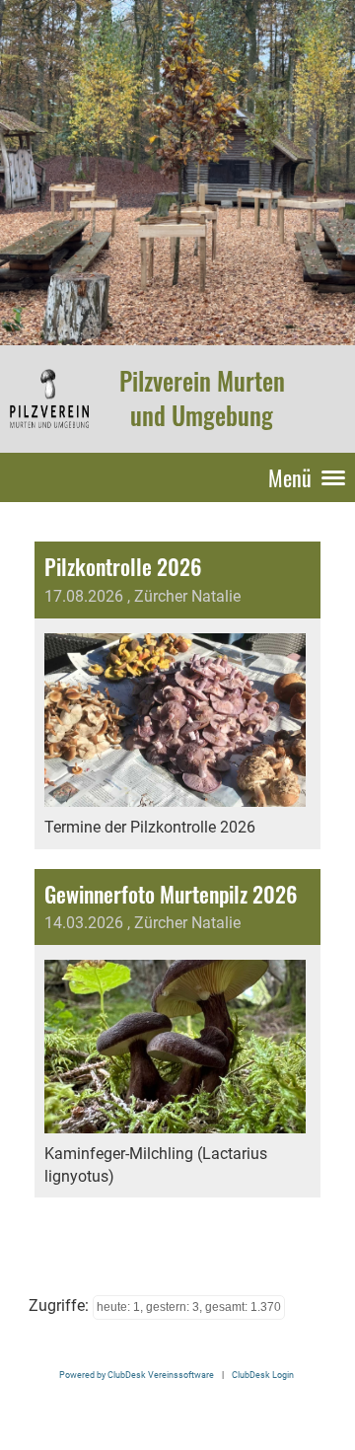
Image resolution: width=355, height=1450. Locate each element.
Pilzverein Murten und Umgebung (202, 398)
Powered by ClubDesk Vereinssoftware (136, 1374)
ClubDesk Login (263, 1374)
